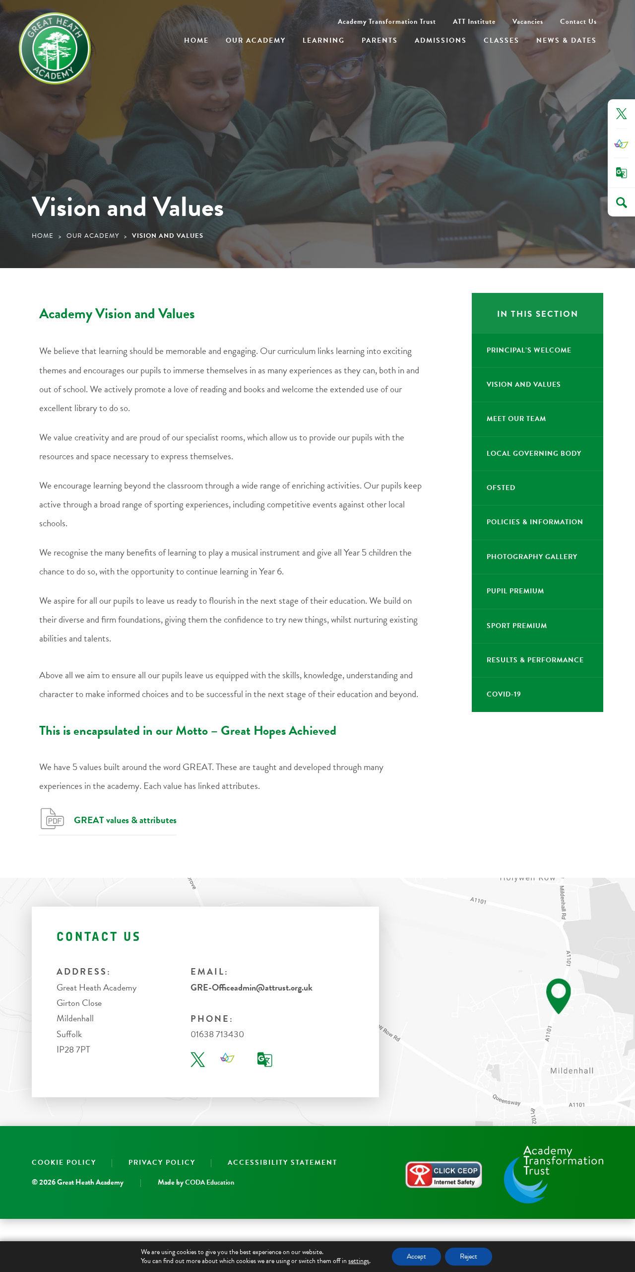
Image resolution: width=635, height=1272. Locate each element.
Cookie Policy (64, 1162)
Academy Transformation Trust (387, 21)
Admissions (441, 40)
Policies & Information (535, 522)
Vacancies (527, 21)
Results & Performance (535, 660)
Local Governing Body (534, 453)
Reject (468, 1256)
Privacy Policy (161, 1162)
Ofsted (501, 488)
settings (358, 1261)
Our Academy (256, 40)
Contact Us (578, 21)
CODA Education (209, 1183)
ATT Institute (474, 21)
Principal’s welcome (529, 350)
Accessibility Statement (282, 1162)
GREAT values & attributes (125, 820)
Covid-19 (504, 694)
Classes (501, 40)
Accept (416, 1256)
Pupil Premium (515, 591)
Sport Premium (517, 626)
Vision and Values (524, 384)
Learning (324, 40)
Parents (380, 40)
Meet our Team (516, 419)
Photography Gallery (532, 557)
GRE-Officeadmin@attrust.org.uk (251, 987)
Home (196, 40)
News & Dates (566, 40)
